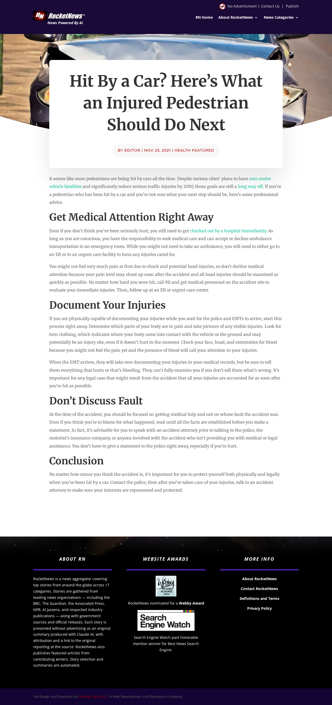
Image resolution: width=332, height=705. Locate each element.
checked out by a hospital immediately (228, 230)
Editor (132, 150)
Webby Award (191, 603)
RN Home (204, 18)
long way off (250, 186)
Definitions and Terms (259, 598)
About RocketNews (235, 18)
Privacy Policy (259, 608)
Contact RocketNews (259, 588)
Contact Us (270, 6)
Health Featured (194, 150)
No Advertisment (242, 6)
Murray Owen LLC (93, 696)
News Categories (279, 18)
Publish (292, 6)
